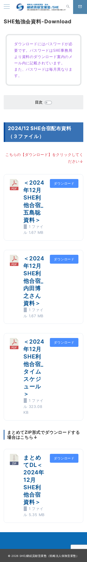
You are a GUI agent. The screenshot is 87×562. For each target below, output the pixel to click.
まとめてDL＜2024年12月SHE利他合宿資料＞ (33, 480)
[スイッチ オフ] (68, 7)
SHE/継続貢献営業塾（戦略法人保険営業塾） (49, 556)
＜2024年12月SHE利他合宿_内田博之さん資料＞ (33, 281)
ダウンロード (64, 183)
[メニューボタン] (7, 6)
